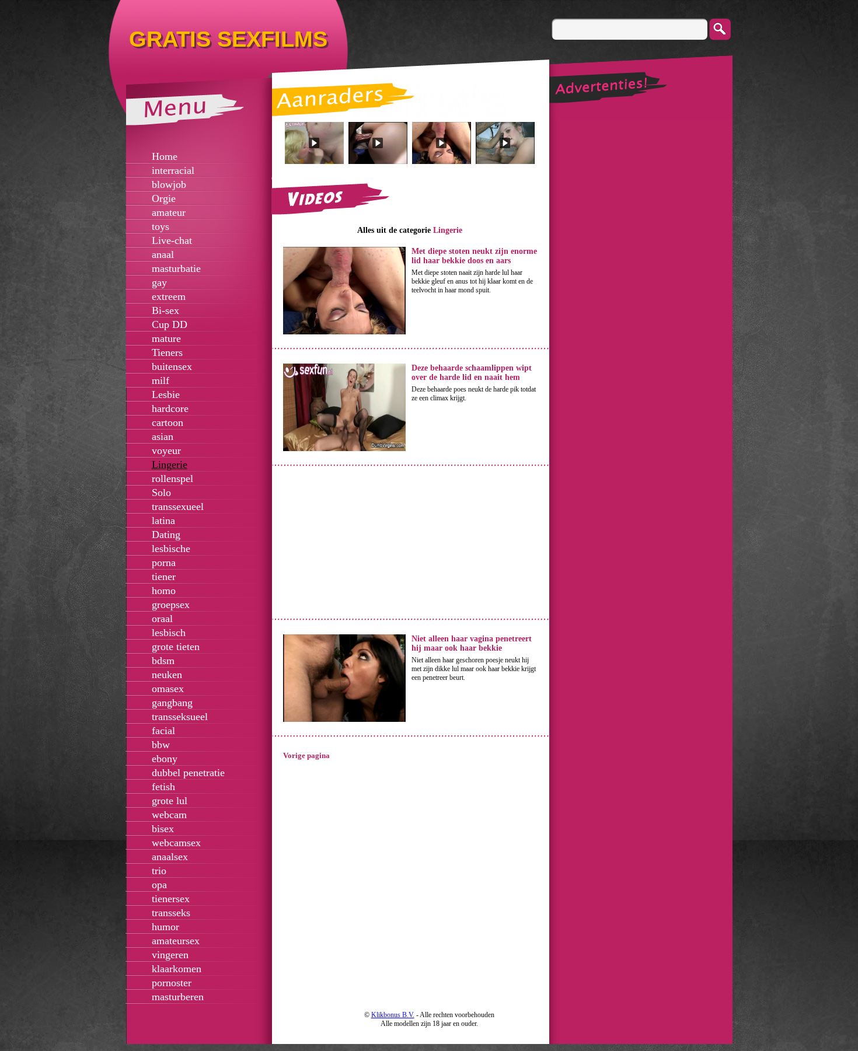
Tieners (167, 352)
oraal (162, 618)
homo (164, 590)
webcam (169, 814)
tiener (164, 576)
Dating (166, 534)
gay (159, 282)
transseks (171, 913)
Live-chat (172, 240)
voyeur (166, 450)
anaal (163, 254)
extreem (169, 296)
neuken (167, 674)
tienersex (171, 899)
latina (163, 520)
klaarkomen (176, 969)
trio (159, 871)
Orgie (164, 198)
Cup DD (169, 324)
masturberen (178, 997)
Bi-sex (165, 310)
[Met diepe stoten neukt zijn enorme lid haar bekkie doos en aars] (344, 332)
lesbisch (169, 632)
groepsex (171, 604)
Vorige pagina (306, 755)
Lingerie (169, 464)
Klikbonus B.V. (392, 1015)
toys (160, 226)
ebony (164, 758)
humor (165, 927)
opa (159, 885)
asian (162, 436)
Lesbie (166, 394)
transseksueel (180, 716)
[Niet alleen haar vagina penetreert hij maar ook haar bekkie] (344, 719)
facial (163, 730)
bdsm (163, 660)
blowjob (169, 184)
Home (164, 156)
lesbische (171, 548)
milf (160, 380)
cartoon (167, 422)
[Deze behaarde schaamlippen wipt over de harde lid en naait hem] (344, 449)
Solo (161, 492)
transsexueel (178, 506)
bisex (163, 828)
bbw (161, 744)
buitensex (172, 366)
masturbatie (176, 268)
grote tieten (176, 646)
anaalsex (170, 857)
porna (164, 562)
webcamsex (176, 843)
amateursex (176, 941)
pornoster (171, 983)
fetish (163, 786)
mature (166, 338)
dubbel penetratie (188, 772)
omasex (168, 688)
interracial (173, 170)
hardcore (170, 408)
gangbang (172, 702)
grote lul (169, 800)
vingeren (170, 955)
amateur (169, 212)
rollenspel (172, 478)
